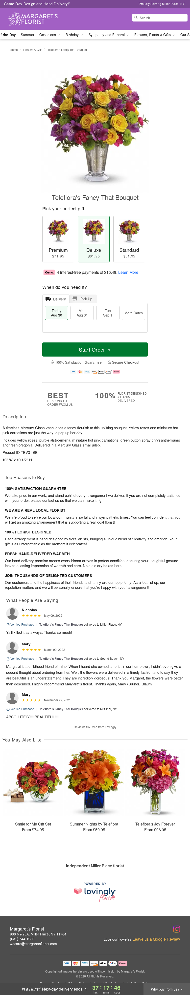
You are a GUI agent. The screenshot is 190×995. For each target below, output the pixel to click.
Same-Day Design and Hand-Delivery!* (37, 3)
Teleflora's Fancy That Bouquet (61, 624)
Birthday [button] (73, 34)
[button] (177, 974)
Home (14, 49)
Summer (27, 34)
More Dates (133, 312)
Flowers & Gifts (32, 49)
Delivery (59, 298)
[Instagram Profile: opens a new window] (176, 929)
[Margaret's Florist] (32, 19)
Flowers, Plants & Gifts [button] (152, 34)
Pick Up (86, 298)
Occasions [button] (48, 34)
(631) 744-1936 (22, 938)
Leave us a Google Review (156, 939)
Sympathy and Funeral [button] (107, 34)
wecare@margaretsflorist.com (33, 943)
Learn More (128, 272)
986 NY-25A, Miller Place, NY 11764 (38, 933)
